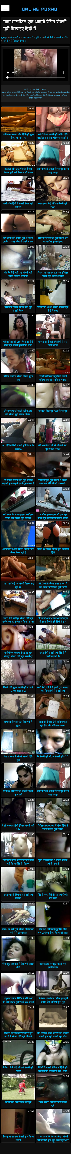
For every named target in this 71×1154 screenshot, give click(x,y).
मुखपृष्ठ (4, 37)
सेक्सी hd (48, 37)
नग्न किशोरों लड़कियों (32, 37)
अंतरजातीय (15, 37)
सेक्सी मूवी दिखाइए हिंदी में (14, 40)
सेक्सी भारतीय (62, 37)
